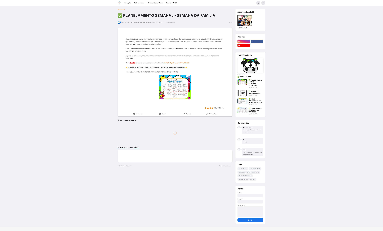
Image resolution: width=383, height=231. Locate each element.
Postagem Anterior (125, 166)
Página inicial (121, 9)
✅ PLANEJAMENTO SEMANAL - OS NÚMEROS (255, 110)
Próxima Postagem (225, 166)
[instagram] (243, 41)
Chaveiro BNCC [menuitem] (171, 3)
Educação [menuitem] (127, 3)
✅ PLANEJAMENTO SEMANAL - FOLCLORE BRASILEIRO (255, 82)
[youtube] (243, 45)
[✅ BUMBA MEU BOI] (250, 65)
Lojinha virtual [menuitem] (139, 3)
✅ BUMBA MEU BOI (244, 77)
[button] (258, 3)
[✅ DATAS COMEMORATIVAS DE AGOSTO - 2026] (242, 101)
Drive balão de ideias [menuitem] (155, 3)
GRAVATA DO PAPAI (253, 172)
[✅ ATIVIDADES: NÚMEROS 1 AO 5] (242, 93)
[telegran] (257, 45)
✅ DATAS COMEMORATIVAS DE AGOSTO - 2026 (255, 100)
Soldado (252, 179)
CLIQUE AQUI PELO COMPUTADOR (176, 63)
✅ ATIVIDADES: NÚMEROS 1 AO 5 (254, 92)
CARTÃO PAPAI (243, 168)
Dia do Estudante (255, 168)
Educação (242, 172)
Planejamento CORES (245, 175)
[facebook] (257, 41)
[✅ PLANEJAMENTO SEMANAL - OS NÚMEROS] (242, 110)
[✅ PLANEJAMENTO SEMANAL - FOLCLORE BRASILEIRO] (242, 82)
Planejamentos (243, 179)
